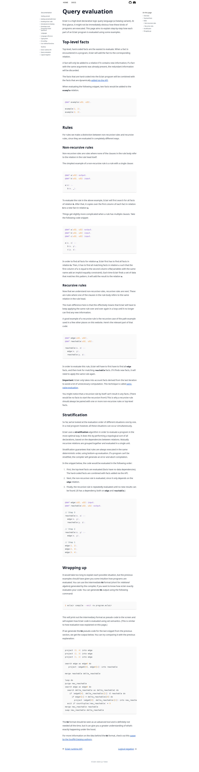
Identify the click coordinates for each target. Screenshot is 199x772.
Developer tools (45, 26)
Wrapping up (147, 31)
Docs (73, 2)
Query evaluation (46, 52)
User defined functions (47, 43)
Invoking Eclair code (46, 21)
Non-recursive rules (150, 23)
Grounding (44, 41)
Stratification (147, 28)
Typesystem (44, 38)
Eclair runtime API (46, 50)
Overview (146, 16)
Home (65, 2)
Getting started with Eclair (48, 19)
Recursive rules (149, 26)
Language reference (47, 36)
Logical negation (45, 55)
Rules (145, 21)
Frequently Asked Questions (46, 29)
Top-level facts (148, 18)
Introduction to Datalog (47, 24)
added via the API (99, 80)
